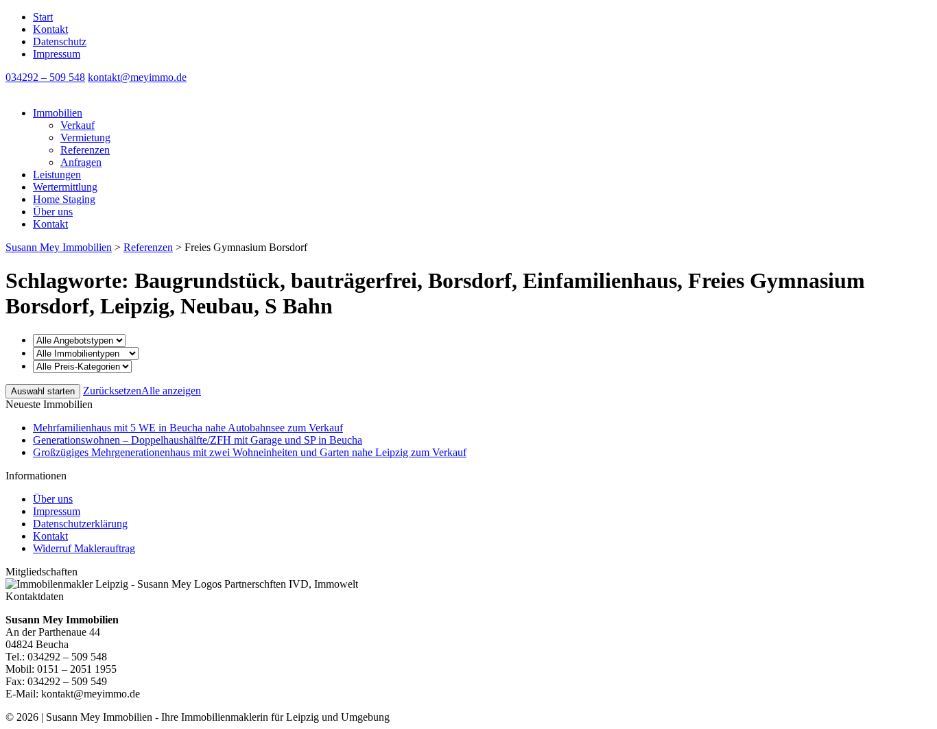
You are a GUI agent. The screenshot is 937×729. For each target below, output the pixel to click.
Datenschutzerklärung (80, 523)
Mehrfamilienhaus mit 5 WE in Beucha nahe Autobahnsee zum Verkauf (188, 427)
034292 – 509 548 (45, 77)
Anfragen (81, 162)
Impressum (56, 54)
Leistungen (57, 174)
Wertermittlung (65, 187)
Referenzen (85, 150)
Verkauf (77, 125)
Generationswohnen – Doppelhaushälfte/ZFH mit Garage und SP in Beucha (197, 440)
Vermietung (85, 137)
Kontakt (50, 29)
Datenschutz (59, 41)
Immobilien (57, 113)
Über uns (53, 211)
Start (43, 17)
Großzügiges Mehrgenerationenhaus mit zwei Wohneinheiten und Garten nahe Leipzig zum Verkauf (249, 452)
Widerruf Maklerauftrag (84, 548)
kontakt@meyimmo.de (137, 77)
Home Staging (64, 199)
